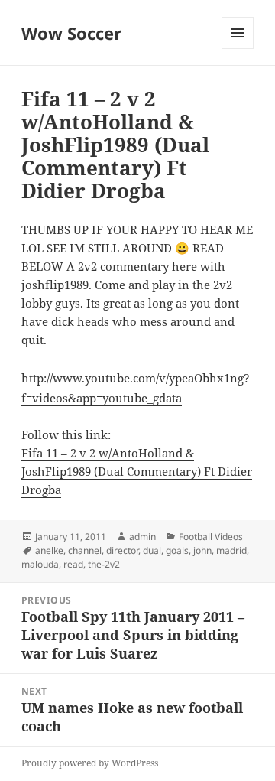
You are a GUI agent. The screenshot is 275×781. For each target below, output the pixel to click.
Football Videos (211, 536)
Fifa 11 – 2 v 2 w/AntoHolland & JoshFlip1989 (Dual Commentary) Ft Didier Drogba (136, 471)
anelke (49, 550)
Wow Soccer (71, 32)
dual (152, 550)
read (73, 564)
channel (85, 550)
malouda (40, 564)
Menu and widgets (238, 48)
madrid (231, 550)
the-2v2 (104, 564)
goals (177, 550)
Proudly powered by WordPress (89, 763)
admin (142, 536)
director (122, 550)
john (202, 550)
